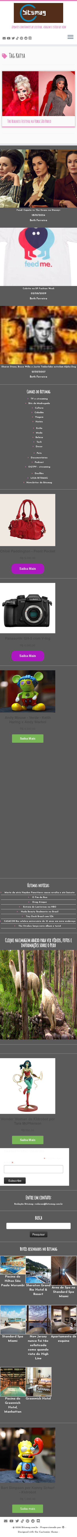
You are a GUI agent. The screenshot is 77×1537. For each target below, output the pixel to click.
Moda (39, 433)
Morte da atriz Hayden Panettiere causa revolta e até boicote (40, 893)
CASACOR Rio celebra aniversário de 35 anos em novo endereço (39, 921)
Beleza (39, 437)
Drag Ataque (39, 902)
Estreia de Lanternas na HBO (39, 907)
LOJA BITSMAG (39, 478)
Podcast (39, 462)
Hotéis (39, 422)
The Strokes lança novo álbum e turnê (39, 926)
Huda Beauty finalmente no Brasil (39, 912)
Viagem (39, 417)
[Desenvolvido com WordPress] (63, 1526)
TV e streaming (39, 399)
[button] (12, 1271)
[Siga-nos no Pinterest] (22, 38)
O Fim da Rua (39, 897)
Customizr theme (48, 1532)
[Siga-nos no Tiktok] (18, 38)
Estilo (39, 428)
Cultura (39, 408)
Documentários (39, 458)
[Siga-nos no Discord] (31, 38)
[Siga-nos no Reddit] (26, 38)
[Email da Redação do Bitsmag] (5, 38)
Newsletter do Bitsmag (39, 483)
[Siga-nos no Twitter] (14, 38)
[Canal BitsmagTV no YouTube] (9, 38)
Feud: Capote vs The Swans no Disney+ (38, 210)
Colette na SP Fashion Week (38, 289)
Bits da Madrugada (39, 403)
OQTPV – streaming (39, 467)
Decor (39, 447)
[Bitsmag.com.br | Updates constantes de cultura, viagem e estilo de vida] (38, 13)
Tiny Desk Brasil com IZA (40, 916)
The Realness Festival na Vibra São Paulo (29, 121)
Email (8, 1163)
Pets (39, 453)
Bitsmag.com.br (30, 1527)
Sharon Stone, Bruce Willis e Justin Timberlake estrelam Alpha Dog (38, 367)
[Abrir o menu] (70, 37)
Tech (39, 442)
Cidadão (39, 413)
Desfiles (39, 473)
